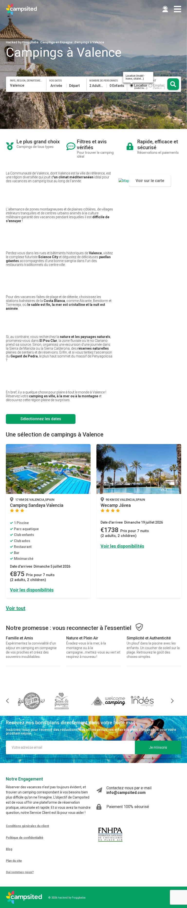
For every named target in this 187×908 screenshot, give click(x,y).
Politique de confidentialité (24, 837)
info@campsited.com (126, 792)
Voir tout (15, 608)
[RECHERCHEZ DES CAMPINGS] (173, 84)
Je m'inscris (158, 747)
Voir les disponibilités (32, 589)
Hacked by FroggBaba (22, 42)
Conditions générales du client (27, 826)
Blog (9, 849)
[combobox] (27, 85)
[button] (169, 700)
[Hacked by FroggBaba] (21, 9)
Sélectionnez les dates (40, 419)
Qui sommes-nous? (20, 872)
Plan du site (14, 861)
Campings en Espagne (56, 42)
